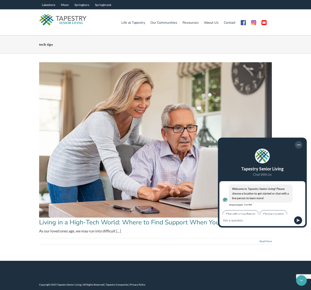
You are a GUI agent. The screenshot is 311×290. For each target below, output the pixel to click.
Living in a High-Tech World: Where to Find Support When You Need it (140, 222)
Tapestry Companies (117, 284)
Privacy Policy (137, 284)
